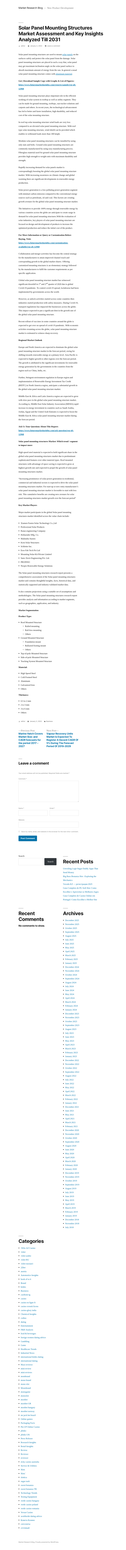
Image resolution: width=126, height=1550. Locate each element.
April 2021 (70, 1118)
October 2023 (71, 1021)
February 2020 (71, 1165)
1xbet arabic (26, 1255)
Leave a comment (53, 46)
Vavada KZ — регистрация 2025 (77, 884)
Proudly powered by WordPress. (47, 1542)
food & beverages (28, 1333)
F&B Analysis (27, 1329)
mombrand (25, 1376)
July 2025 (69, 939)
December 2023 (72, 1013)
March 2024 (70, 1002)
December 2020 (72, 1130)
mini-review (26, 1368)
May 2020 (69, 1153)
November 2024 (72, 970)
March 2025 (70, 955)
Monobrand (26, 1388)
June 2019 (69, 1196)
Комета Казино (28, 1520)
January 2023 (71, 1056)
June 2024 (69, 990)
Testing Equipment (29, 1496)
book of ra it (26, 1279)
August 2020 (70, 1145)
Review (24, 1450)
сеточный (25, 1528)
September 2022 (72, 1072)
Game (23, 1345)
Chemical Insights (28, 1314)
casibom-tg (25, 1294)
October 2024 (71, 974)
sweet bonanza (27, 1485)
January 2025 (71, 963)
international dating (29, 1360)
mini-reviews (26, 1372)
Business (49, 721)
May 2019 (69, 1200)
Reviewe (24, 1454)
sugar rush (25, 1481)
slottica (24, 1477)
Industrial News (27, 1353)
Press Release (27, 1438)
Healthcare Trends (29, 1349)
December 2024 (72, 967)
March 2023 (70, 1048)
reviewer (24, 1458)
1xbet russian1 (27, 1263)
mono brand (26, 1380)
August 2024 (70, 982)
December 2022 (72, 1060)
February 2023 (71, 1052)
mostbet (24, 1399)
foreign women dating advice (33, 1337)
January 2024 (71, 1009)
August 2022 (70, 1075)
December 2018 (72, 1219)
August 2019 (70, 1188)
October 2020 (71, 1138)
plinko (23, 1430)
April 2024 (70, 998)
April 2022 (70, 1091)
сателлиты (25, 1524)
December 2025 (72, 920)
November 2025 (72, 924)
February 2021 (71, 1126)
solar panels (67, 54)
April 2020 (70, 1157)
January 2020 (71, 1169)
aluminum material (64, 74)
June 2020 (69, 1149)
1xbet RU (25, 1259)
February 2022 (71, 1099)
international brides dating (32, 1357)
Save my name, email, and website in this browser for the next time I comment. (49, 832)
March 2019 (70, 1208)
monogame (25, 1391)
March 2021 (70, 1122)
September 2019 (72, 1184)
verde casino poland (29, 1504)
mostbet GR (26, 1403)
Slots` (23, 1473)
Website (21, 820)
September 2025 (72, 932)
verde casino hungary (30, 1500)
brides (23, 1287)
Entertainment (27, 1325)
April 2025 (70, 951)
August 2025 (70, 936)
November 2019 (72, 1177)
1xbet (23, 1252)
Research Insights (28, 1442)
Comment (23, 779)
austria (23, 1271)
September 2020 (72, 1141)
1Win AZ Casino (28, 1248)
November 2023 (72, 1017)
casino (23, 1298)
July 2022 (69, 1079)
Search (21, 856)
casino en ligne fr (28, 1302)
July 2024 (69, 986)
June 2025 (69, 943)
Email (52, 808)
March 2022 (70, 1095)
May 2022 (69, 1087)
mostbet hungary (28, 1407)
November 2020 (72, 1134)
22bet (23, 1267)
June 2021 (69, 1110)
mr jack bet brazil (28, 1415)
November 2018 (72, 1223)
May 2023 (69, 1040)
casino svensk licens (29, 1306)
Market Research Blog (31, 7)
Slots (23, 1469)
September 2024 (72, 978)
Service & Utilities (29, 1465)
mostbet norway (28, 1411)
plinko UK (25, 1434)
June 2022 (69, 1083)
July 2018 (69, 1227)
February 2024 (71, 1005)
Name (21, 808)
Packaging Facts (28, 1423)
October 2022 (71, 1068)
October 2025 (71, 928)
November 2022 (72, 1064)
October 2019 (71, 1180)
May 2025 (69, 947)
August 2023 (70, 1029)
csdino (23, 1318)
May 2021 (69, 1114)
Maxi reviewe (27, 1364)
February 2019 (71, 1211)
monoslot (25, 1395)
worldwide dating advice (31, 1516)
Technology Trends (29, 1493)
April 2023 (70, 1044)
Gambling (25, 1341)
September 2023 (72, 1025)
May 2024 (69, 994)
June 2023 (69, 1037)
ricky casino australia (30, 1461)
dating (23, 1322)
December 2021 (72, 1107)
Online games (27, 1419)
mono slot (25, 1384)
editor (23, 46)
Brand (23, 1283)
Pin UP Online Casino (30, 1427)
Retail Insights (27, 1446)
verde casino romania (30, 1508)
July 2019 (69, 1192)
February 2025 (71, 959)
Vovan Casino (27, 1512)
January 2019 (71, 1215)
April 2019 (70, 1204)
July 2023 (69, 1033)
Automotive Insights (29, 1275)
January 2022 (71, 1103)
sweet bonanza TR (29, 1489)
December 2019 (72, 1173)
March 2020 (70, 1161)
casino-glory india (28, 1310)
